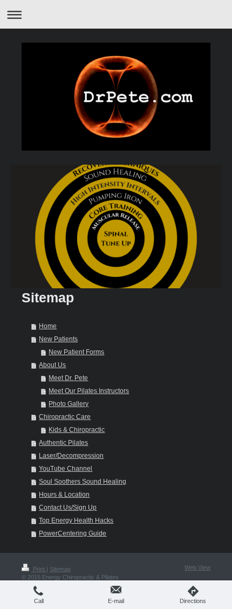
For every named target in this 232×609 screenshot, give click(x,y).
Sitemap (60, 569)
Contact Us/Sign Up (68, 507)
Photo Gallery (68, 404)
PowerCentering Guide (72, 533)
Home (48, 326)
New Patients (58, 339)
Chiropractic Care (65, 417)
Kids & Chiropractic (77, 430)
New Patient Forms (76, 352)
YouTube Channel (65, 468)
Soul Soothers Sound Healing (82, 481)
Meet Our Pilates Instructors (89, 391)
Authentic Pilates (63, 442)
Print (38, 569)
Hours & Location (64, 494)
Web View (197, 567)
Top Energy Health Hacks (76, 520)
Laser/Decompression (71, 455)
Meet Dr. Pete (68, 378)
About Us (52, 365)
